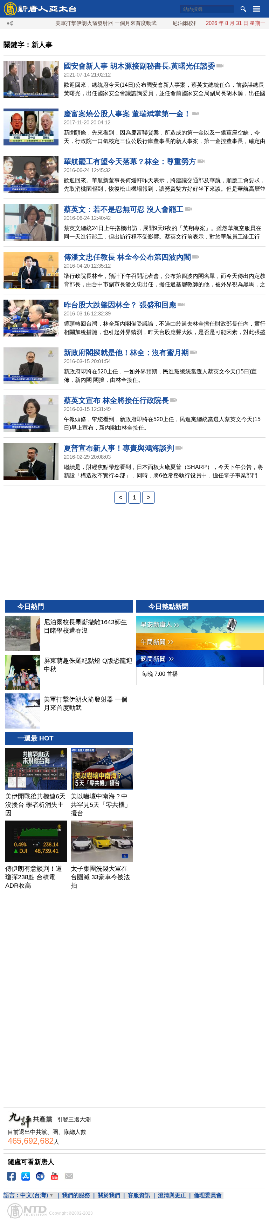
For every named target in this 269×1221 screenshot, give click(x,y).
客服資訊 (139, 1195)
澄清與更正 (172, 1195)
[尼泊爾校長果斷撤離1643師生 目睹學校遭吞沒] (22, 633)
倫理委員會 (208, 1195)
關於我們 (109, 1195)
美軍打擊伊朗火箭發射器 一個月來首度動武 (92, 23)
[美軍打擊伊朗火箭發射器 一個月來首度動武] (22, 711)
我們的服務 (76, 1195)
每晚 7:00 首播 (160, 674)
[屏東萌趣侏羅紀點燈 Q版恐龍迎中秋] (22, 672)
